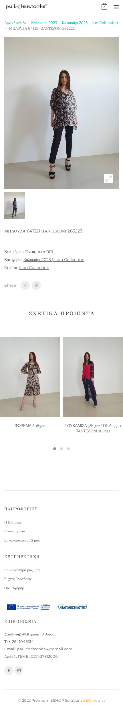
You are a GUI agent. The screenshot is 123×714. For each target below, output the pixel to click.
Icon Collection (34, 267)
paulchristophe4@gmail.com (44, 649)
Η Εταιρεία (12, 522)
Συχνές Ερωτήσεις (17, 578)
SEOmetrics (94, 700)
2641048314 (23, 641)
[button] (54, 449)
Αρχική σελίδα (15, 22)
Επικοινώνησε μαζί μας (22, 569)
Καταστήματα (14, 531)
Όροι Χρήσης (14, 587)
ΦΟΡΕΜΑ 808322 (30, 426)
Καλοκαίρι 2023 (44, 22)
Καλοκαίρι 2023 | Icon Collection (90, 22)
